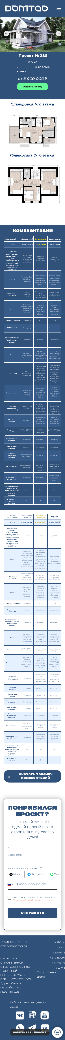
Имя (10, 847)
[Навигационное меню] (58, 8)
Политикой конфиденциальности (33, 900)
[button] (32, 86)
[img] (32, 1015)
